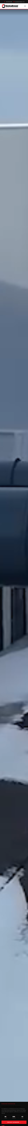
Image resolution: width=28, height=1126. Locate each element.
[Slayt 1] (1, 1125)
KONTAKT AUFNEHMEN (13, 1122)
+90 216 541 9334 (9, 1)
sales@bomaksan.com (19, 1)
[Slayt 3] (4, 1125)
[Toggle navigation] (25, 6)
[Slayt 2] (3, 1125)
